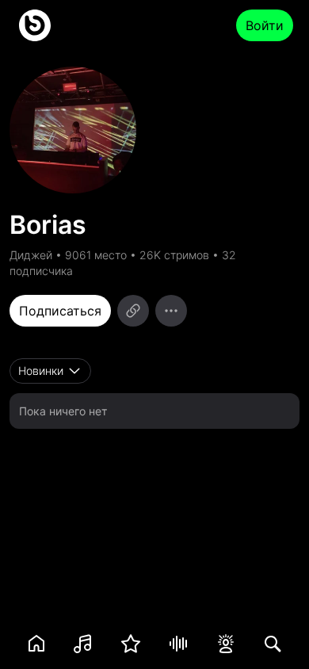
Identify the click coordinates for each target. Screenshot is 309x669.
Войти (265, 25)
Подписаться (60, 311)
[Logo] (35, 25)
